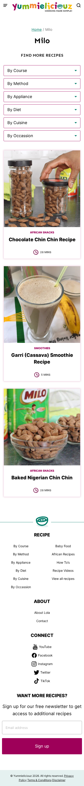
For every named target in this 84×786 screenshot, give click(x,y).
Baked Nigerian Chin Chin (42, 477)
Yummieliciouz (42, 7)
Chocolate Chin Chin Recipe (42, 239)
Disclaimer (58, 780)
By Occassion (21, 587)
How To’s (63, 562)
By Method (21, 554)
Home (37, 29)
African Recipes (63, 554)
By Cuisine (20, 579)
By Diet (21, 570)
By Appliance (20, 562)
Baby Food (63, 546)
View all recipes (63, 579)
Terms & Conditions (39, 780)
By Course (20, 546)
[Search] (78, 5)
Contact (42, 621)
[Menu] (5, 5)
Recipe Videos (63, 570)
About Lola (42, 612)
